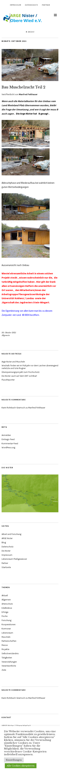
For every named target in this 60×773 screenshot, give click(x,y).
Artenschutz (7, 604)
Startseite (6, 567)
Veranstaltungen (9, 662)
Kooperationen (9, 624)
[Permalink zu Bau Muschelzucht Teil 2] (30, 80)
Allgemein (6, 335)
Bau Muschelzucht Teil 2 (23, 87)
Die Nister (6, 551)
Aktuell (5, 595)
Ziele (4, 670)
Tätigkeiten (7, 657)
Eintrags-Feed (8, 439)
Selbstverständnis (10, 653)
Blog (4, 542)
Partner (46, 5)
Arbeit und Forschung (11, 534)
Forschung (6, 620)
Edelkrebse (7, 608)
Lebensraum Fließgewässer (14, 559)
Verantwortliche (9, 666)
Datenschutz (31, 5)
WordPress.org (8, 447)
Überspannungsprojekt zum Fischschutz (21, 372)
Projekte (5, 649)
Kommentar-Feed (10, 443)
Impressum (15, 5)
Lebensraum (7, 633)
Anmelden (6, 435)
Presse (5, 645)
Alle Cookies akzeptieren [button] (21, 765)
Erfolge (5, 612)
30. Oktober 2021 (9, 332)
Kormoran (6, 628)
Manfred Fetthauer (28, 94)
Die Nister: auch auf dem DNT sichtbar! (19, 376)
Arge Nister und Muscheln (13, 361)
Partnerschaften (9, 641)
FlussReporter (8, 380)
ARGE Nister (7, 538)
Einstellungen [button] (14, 760)
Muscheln (6, 637)
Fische (5, 616)
